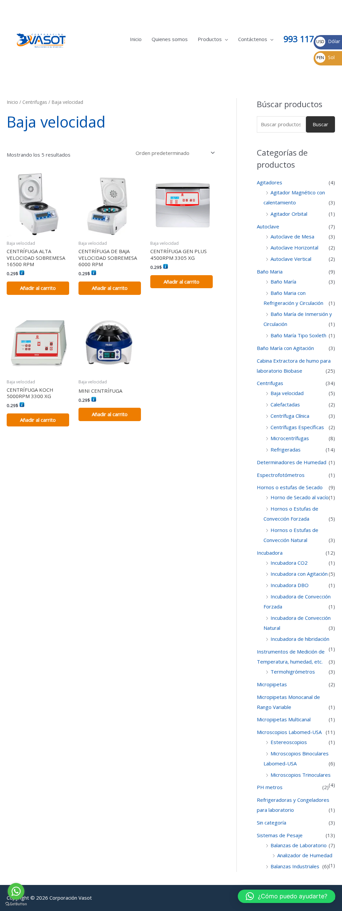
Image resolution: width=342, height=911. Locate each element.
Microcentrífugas (290, 438)
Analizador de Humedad (304, 855)
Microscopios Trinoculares (301, 774)
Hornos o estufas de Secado (290, 487)
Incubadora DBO (290, 585)
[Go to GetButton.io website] (16, 904)
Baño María (283, 281)
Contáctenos (252, 39)
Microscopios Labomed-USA (289, 732)
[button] (286, 896)
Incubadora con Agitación (299, 573)
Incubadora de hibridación (300, 638)
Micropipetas (272, 684)
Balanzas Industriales (295, 866)
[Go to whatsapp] (16, 891)
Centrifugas (34, 102)
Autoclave (268, 226)
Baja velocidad (287, 393)
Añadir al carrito (38, 288)
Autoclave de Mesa (292, 236)
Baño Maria (270, 271)
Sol (326, 57)
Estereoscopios (289, 742)
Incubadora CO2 (289, 562)
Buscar (320, 124)
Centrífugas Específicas (297, 427)
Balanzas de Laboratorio (299, 845)
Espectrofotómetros (281, 475)
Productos (210, 39)
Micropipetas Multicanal (284, 719)
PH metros (270, 787)
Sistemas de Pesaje (280, 835)
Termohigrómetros (293, 671)
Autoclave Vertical (291, 258)
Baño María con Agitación (285, 348)
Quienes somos (170, 39)
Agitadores (269, 182)
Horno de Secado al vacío (300, 497)
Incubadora (270, 552)
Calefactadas (285, 404)
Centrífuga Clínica (290, 415)
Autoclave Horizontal (294, 247)
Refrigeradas (286, 449)
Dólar (328, 41)
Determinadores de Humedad (291, 462)
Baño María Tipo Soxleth (298, 335)
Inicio (136, 39)
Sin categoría (271, 822)
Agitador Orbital (289, 213)
